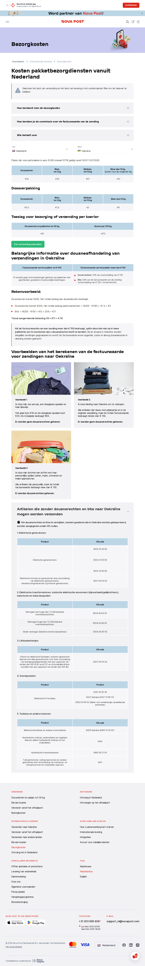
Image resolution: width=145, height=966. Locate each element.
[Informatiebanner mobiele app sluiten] (7, 5)
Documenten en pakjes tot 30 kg (28, 797)
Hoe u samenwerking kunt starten (97, 827)
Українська (85, 866)
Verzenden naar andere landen (26, 837)
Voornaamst (18, 61)
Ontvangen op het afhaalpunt (95, 802)
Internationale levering (91, 832)
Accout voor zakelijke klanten (94, 842)
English (83, 876)
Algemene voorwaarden (23, 886)
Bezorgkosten (18, 812)
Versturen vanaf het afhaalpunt (27, 807)
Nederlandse (86, 871)
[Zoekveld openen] (127, 21)
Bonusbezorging (19, 902)
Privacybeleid (18, 891)
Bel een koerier (18, 802)
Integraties (85, 837)
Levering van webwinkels (23, 871)
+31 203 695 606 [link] (89, 921)
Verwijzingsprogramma (22, 896)
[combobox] (39, 149)
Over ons (15, 881)
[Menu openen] (7, 22)
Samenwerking (18, 876)
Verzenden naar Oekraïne (24, 827)
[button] (68, 108)
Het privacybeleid (14, 947)
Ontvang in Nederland (91, 797)
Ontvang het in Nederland (24, 852)
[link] (72, 13)
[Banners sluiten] (142, 13)
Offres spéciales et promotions (26, 866)
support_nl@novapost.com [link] (123, 921)
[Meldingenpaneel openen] (132, 21)
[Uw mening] (135, 956)
